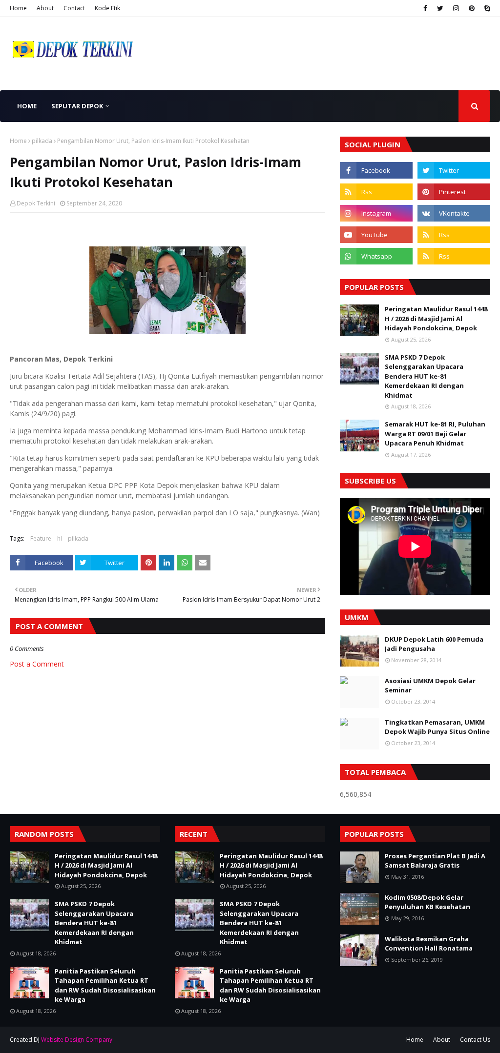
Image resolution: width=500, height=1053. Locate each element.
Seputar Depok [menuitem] (77, 105)
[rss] (376, 191)
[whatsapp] (376, 256)
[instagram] (456, 8)
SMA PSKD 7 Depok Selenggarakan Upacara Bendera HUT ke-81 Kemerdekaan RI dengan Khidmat (424, 376)
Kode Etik (107, 8)
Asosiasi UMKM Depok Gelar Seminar (430, 685)
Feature (40, 538)
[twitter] (440, 8)
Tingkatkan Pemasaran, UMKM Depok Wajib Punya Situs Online (437, 727)
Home (18, 8)
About (45, 8)
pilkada (42, 141)
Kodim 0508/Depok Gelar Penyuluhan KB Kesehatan (427, 902)
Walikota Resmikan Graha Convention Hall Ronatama (429, 943)
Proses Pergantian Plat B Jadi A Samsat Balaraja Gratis (435, 860)
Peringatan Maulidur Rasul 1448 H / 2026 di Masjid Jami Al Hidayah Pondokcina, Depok (436, 318)
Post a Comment (37, 663)
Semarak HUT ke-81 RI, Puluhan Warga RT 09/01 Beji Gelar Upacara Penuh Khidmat (435, 433)
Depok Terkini (36, 203)
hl (59, 538)
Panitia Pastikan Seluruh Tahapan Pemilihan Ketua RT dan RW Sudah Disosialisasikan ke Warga (105, 985)
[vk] (453, 213)
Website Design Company (76, 1039)
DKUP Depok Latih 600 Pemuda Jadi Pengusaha (434, 644)
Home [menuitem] (27, 105)
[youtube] (376, 234)
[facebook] (425, 8)
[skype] (486, 8)
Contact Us (475, 1039)
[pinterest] (471, 8)
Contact (74, 8)
